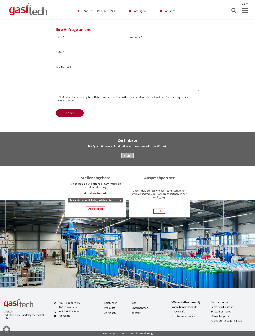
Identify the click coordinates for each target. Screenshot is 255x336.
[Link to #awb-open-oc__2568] (245, 10)
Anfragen (64, 315)
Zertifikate (110, 313)
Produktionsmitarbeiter (185, 307)
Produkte (109, 308)
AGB (105, 333)
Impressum (117, 333)
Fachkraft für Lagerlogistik (226, 320)
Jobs (134, 302)
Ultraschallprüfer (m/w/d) (86, 200)
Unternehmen (139, 308)
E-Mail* (60, 52)
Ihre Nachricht (64, 67)
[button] (233, 10)
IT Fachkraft (178, 311)
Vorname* (136, 37)
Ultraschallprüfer (221, 316)
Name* (60, 37)
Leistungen (110, 302)
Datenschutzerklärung (139, 333)
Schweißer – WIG (221, 311)
